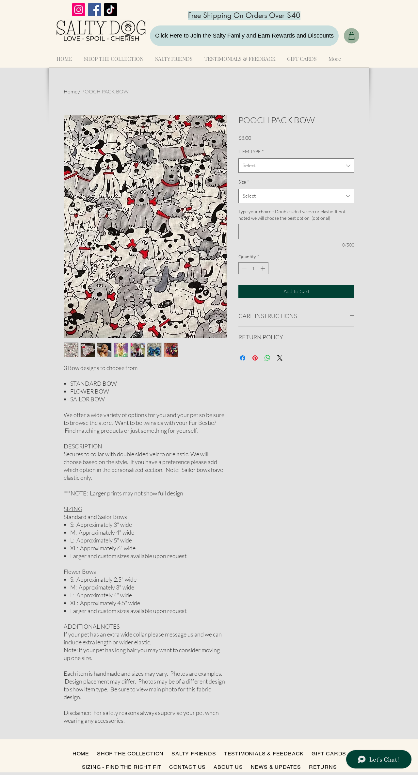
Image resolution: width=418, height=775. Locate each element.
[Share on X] (280, 358)
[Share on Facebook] (243, 358)
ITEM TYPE (251, 151)
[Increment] (263, 268)
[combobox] (296, 165)
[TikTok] (110, 9)
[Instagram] (78, 9)
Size (243, 182)
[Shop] (351, 35)
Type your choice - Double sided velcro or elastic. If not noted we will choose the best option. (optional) (292, 215)
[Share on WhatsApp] (267, 358)
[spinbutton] (253, 268)
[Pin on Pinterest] (255, 358)
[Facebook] (94, 9)
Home (70, 91)
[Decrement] (243, 268)
